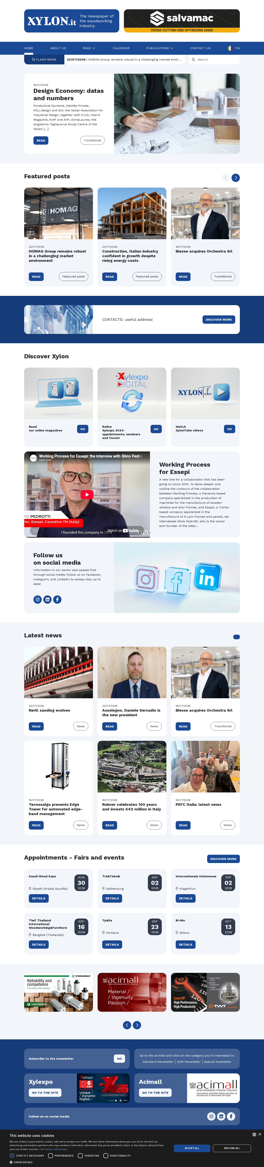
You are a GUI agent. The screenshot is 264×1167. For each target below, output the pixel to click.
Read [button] (87, 48)
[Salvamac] (182, 20)
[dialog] (132, 1148)
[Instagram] (37, 599)
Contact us (201, 48)
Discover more (219, 319)
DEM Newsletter (189, 1062)
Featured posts (73, 276)
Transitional (92, 140)
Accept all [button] (192, 1148)
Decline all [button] (232, 1148)
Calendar (121, 48)
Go (82, 429)
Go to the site (45, 1092)
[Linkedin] (47, 599)
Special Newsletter (218, 1062)
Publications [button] (157, 48)
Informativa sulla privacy (53, 1149)
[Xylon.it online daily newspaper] (52, 20)
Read (41, 140)
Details (38, 898)
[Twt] (158, 992)
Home (28, 48)
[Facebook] (57, 599)
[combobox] (254, 1134)
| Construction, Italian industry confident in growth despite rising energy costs (124, 61)
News (81, 726)
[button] (236, 178)
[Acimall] (84, 992)
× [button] (259, 1134)
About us (58, 48)
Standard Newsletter (158, 1062)
